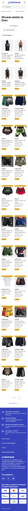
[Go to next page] (19, 398)
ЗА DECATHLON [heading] (6, 431)
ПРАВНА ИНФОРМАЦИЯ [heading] (8, 445)
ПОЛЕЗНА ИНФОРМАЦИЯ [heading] (8, 436)
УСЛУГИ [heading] (4, 440)
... (13, 11)
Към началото (13, 403)
